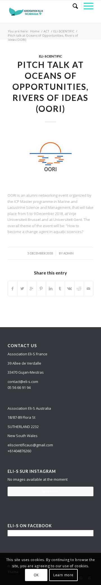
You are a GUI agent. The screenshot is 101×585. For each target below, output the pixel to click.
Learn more (63, 575)
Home (35, 31)
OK (36, 575)
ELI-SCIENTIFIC (63, 31)
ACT (46, 31)
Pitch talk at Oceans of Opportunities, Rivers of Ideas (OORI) (50, 86)
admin (68, 253)
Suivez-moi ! (50, 491)
